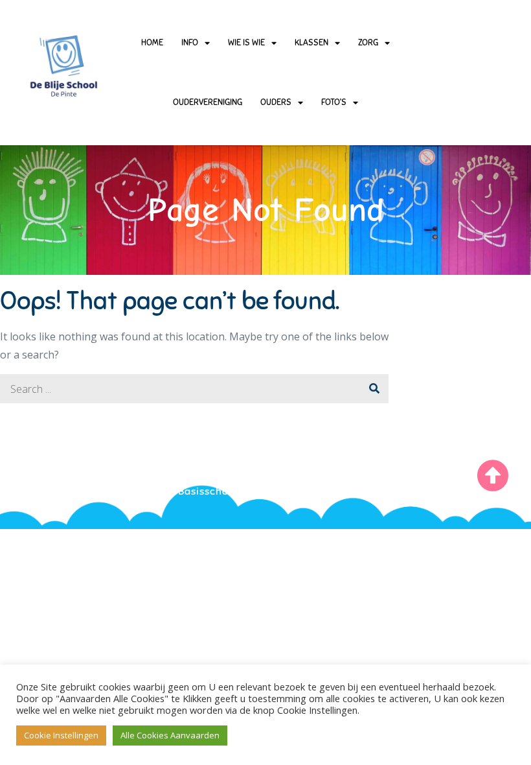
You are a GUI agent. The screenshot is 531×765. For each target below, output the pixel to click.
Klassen (311, 43)
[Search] (374, 388)
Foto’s (333, 102)
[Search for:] (194, 389)
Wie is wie (246, 43)
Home (152, 43)
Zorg (368, 43)
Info (189, 43)
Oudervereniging (207, 102)
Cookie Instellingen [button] (61, 735)
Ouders (275, 102)
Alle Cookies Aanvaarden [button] (170, 735)
